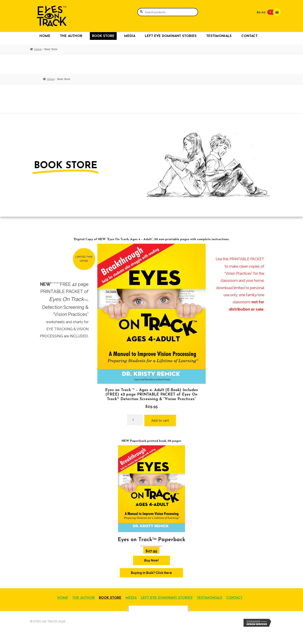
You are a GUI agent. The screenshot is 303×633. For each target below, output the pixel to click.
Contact (249, 36)
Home (44, 36)
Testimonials (219, 36)
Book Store (103, 36)
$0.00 (264, 12)
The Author (71, 36)
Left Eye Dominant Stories (171, 36)
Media (129, 36)
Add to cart (160, 420)
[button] (84, 259)
